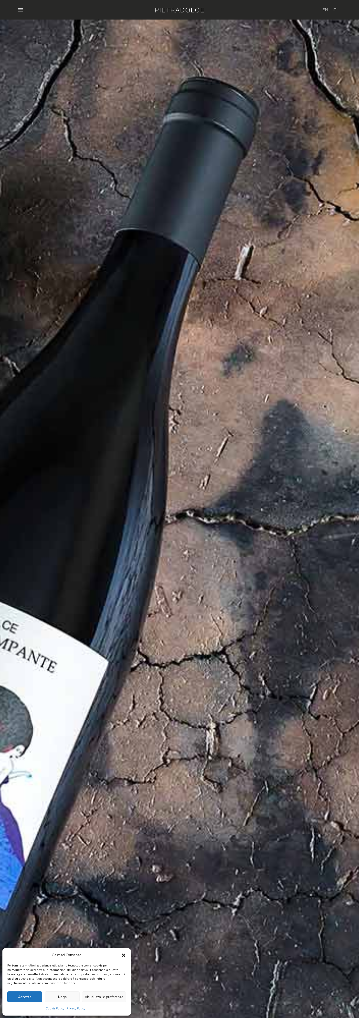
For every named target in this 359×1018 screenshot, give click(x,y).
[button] (123, 955)
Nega (62, 997)
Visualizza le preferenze (104, 997)
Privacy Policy (76, 1008)
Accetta (25, 997)
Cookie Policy (55, 1008)
